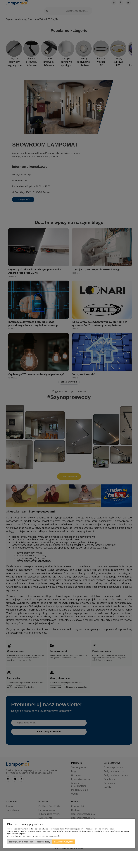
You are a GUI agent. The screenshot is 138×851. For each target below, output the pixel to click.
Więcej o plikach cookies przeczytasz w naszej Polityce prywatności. (33, 836)
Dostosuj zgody (43, 842)
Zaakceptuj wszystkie (63, 842)
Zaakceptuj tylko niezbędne (21, 842)
